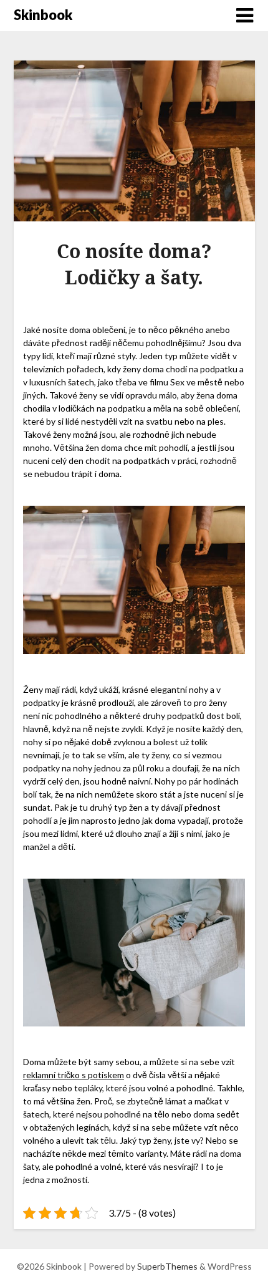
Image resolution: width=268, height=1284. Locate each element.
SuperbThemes (167, 1266)
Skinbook (43, 14)
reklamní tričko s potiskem (73, 1074)
